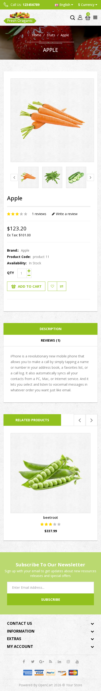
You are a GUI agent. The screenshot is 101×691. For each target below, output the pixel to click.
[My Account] (79, 17)
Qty (10, 272)
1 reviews (39, 214)
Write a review (67, 214)
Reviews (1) (50, 340)
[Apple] (52, 120)
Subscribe (50, 599)
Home (36, 35)
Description (51, 329)
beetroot (50, 517)
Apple (65, 35)
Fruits (51, 35)
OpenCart (45, 685)
